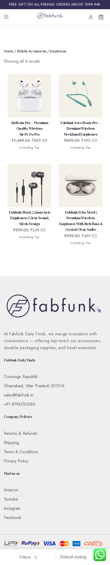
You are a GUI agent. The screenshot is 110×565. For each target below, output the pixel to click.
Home (8, 51)
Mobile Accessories (31, 51)
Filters (25, 557)
